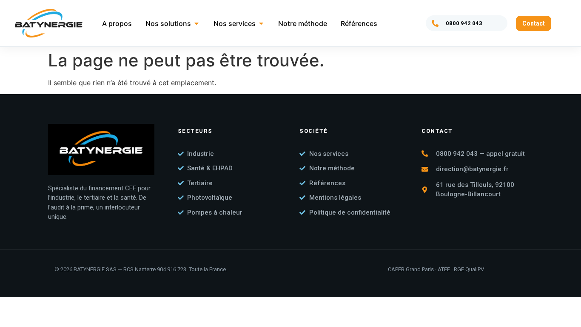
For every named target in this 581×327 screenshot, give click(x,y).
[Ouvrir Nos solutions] (196, 23)
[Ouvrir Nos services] (261, 23)
